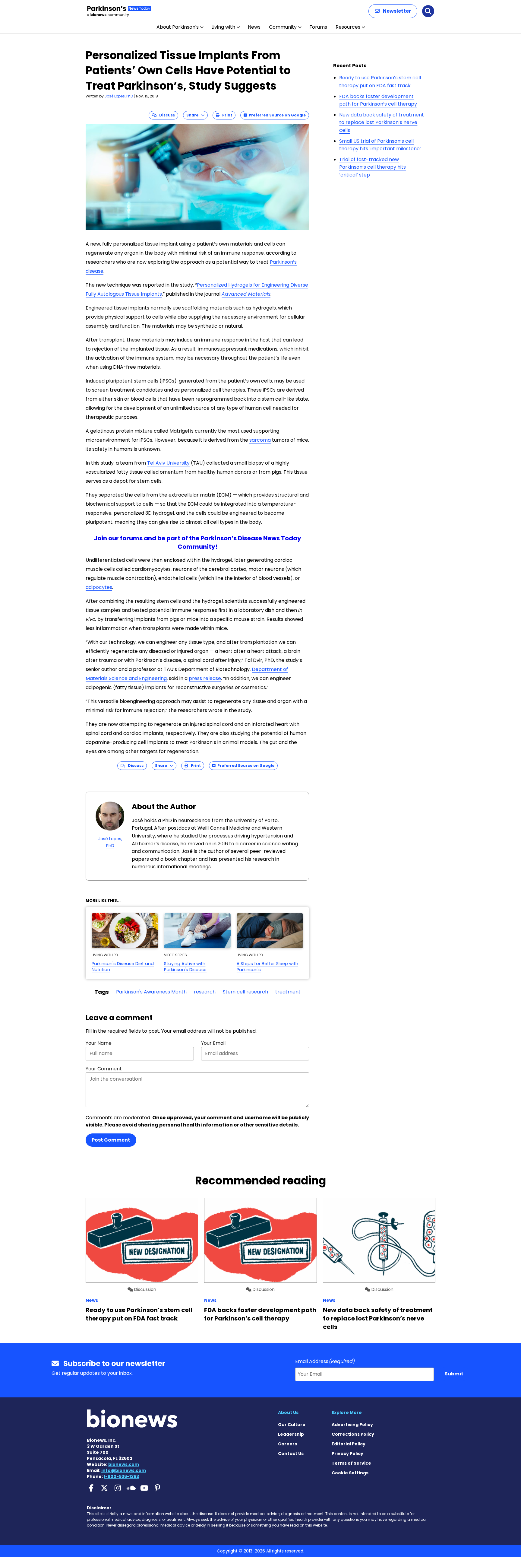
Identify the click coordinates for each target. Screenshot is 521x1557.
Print (225, 115)
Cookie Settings (350, 1473)
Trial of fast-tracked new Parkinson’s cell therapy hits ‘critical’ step (372, 167)
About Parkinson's (177, 27)
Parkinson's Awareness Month (151, 991)
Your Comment (104, 1068)
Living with (223, 27)
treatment (288, 991)
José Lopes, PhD (119, 96)
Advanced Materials (246, 294)
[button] (392, 11)
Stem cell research (245, 991)
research (205, 991)
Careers (287, 1444)
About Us (288, 1412)
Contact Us (291, 1454)
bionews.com (123, 1464)
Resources (348, 27)
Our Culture (291, 1425)
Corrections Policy (353, 1434)
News (254, 27)
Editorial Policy (348, 1444)
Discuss (165, 115)
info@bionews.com (123, 1470)
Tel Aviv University (168, 462)
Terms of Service (351, 1463)
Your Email (213, 1043)
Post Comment (111, 1139)
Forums (318, 27)
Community (283, 27)
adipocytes (99, 587)
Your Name (99, 1043)
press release (205, 678)
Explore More (347, 1412)
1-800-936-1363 (121, 1476)
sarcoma (260, 440)
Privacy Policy (347, 1454)
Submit (454, 1373)
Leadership (291, 1434)
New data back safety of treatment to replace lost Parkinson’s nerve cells (381, 122)
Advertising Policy (352, 1425)
